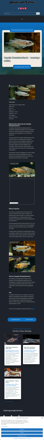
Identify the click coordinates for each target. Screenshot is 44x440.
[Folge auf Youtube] (23, 8)
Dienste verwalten (5, 426)
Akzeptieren (22, 429)
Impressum (29, 438)
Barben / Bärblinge (9, 351)
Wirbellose (14, 385)
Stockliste (32, 309)
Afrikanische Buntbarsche (18, 30)
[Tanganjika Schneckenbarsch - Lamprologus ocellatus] (22, 99)
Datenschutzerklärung (22, 438)
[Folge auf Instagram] (21, 8)
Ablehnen (22, 432)
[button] (42, 418)
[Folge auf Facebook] (18, 8)
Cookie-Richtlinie (16, 438)
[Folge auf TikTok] (25, 8)
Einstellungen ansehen (22, 435)
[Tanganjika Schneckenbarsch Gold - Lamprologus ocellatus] (22, 176)
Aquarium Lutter (21, 66)
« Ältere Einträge (8, 401)
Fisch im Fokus (29, 30)
